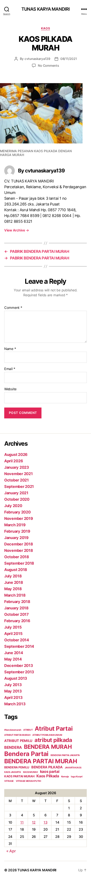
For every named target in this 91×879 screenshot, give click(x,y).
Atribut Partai (54, 728)
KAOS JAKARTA (12, 772)
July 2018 (13, 576)
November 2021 (18, 473)
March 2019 (14, 525)
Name (10, 349)
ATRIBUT (28, 730)
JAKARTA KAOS (73, 767)
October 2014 (16, 640)
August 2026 (16, 454)
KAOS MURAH (30, 772)
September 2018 (19, 563)
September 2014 (19, 646)
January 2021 (16, 493)
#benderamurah (12, 730)
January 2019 (16, 537)
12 (34, 822)
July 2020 (13, 505)
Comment (13, 308)
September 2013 (19, 672)
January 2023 (16, 467)
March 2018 (14, 595)
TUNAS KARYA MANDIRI (45, 9)
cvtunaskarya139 (37, 59)
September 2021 (19, 486)
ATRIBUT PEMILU (18, 741)
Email (9, 369)
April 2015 (13, 633)
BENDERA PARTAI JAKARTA (65, 755)
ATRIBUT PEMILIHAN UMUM (47, 735)
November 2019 (18, 518)
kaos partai (49, 771)
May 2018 (13, 589)
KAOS (45, 28)
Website (10, 389)
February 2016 (17, 621)
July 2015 (13, 627)
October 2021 (16, 480)
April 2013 (13, 697)
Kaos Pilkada (47, 776)
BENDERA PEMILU (16, 767)
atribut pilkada (53, 740)
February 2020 (17, 512)
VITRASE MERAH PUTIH (28, 781)
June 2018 (13, 582)
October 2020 (16, 499)
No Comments (48, 66)
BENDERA (13, 747)
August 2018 (15, 569)
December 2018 (18, 544)
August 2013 (15, 678)
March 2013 (14, 704)
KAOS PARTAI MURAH (19, 776)
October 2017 (16, 614)
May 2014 (13, 659)
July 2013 (13, 684)
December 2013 (18, 665)
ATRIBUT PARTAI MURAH (17, 735)
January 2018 (16, 608)
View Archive (16, 230)
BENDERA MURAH (48, 746)
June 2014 (13, 653)
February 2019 (17, 531)
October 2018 (16, 557)
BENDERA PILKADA (47, 767)
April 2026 (13, 461)
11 (21, 822)
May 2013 (13, 691)
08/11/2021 (68, 59)
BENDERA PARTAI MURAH (40, 761)
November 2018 (18, 550)
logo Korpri (77, 776)
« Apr (11, 851)
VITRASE (9, 781)
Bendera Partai (26, 754)
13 (45, 822)
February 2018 (17, 601)
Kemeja (65, 776)
